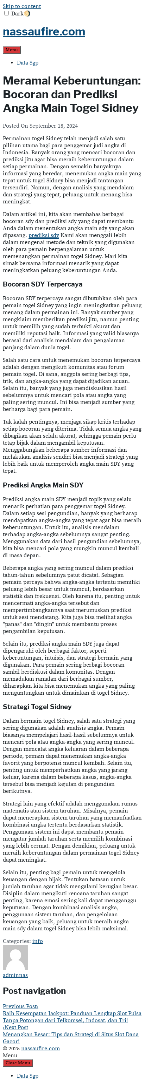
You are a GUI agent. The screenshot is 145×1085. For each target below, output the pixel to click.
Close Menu (18, 1063)
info (37, 941)
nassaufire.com (44, 31)
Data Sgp (27, 62)
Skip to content (22, 6)
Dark (21, 13)
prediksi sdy (44, 235)
